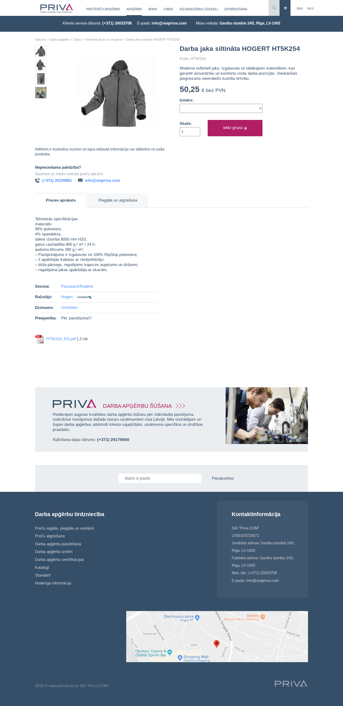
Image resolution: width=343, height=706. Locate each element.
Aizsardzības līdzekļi (198, 9)
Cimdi (168, 9)
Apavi (152, 9)
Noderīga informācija (53, 583)
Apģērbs (134, 9)
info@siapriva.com (169, 23)
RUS (311, 8)
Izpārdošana (235, 9)
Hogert (67, 297)
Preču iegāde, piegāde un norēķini (64, 528)
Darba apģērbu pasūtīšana (58, 544)
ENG (300, 8)
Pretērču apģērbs (103, 9)
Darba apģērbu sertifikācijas (59, 559)
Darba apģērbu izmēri (54, 551)
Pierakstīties (223, 478)
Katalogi (42, 567)
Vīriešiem (69, 307)
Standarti (43, 575)
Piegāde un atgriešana (117, 200)
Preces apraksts (61, 200)
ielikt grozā (233, 128)
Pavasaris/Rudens (77, 286)
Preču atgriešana (50, 536)
